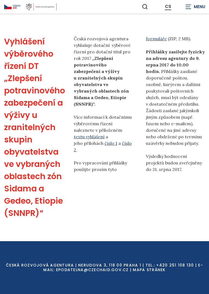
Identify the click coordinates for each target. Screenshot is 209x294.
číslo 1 (110, 143)
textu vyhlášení (89, 136)
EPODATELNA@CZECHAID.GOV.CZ (92, 269)
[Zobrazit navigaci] (195, 7)
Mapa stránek (149, 269)
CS (168, 7)
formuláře (156, 38)
